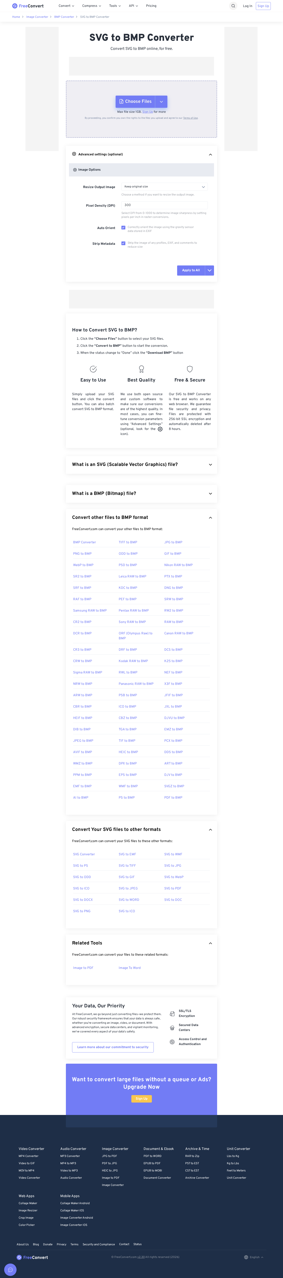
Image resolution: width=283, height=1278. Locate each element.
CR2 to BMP (82, 622)
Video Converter (29, 1178)
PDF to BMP (173, 798)
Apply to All (191, 270)
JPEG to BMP (83, 741)
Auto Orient (106, 228)
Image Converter (37, 17)
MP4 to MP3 (68, 1163)
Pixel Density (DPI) (100, 206)
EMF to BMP (82, 786)
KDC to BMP (128, 588)
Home (16, 17)
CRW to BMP (82, 661)
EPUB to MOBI (153, 1170)
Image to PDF (83, 968)
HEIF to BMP (82, 718)
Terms (74, 1244)
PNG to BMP (82, 554)
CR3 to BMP (82, 650)
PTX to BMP (173, 577)
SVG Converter (84, 854)
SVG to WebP (174, 877)
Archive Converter (197, 1178)
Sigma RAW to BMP (87, 673)
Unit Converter (236, 1178)
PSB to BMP (128, 695)
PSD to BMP (128, 565)
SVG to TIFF (127, 866)
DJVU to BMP (174, 718)
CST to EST (192, 1170)
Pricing (151, 6)
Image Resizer (28, 1210)
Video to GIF (27, 1163)
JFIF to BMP (173, 695)
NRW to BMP (82, 684)
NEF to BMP (173, 673)
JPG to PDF (109, 1156)
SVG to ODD (82, 877)
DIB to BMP (82, 729)
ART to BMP (173, 764)
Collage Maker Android (75, 1203)
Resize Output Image (99, 187)
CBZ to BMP (128, 718)
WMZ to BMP (82, 764)
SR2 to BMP (82, 577)
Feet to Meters (236, 1170)
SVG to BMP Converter (94, 17)
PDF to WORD (153, 1156)
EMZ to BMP (173, 729)
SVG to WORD (129, 900)
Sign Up (263, 6)
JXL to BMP (173, 707)
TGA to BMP (128, 729)
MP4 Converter (28, 1156)
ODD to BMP (128, 554)
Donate (48, 1244)
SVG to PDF (172, 889)
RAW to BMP (173, 622)
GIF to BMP (172, 554)
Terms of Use (190, 118)
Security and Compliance (99, 1244)
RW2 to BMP (173, 611)
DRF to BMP (128, 650)
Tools (113, 6)
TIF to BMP (127, 741)
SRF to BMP (82, 588)
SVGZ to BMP (174, 786)
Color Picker (27, 1225)
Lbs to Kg (233, 1156)
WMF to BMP (128, 786)
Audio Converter (71, 1178)
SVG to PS (80, 866)
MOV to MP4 (26, 1170)
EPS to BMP (128, 775)
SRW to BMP (173, 599)
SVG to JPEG (128, 889)
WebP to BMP (83, 565)
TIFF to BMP (128, 542)
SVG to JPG (172, 866)
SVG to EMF (127, 854)
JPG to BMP (173, 542)
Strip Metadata (103, 244)
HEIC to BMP (128, 752)
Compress (89, 6)
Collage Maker (28, 1203)
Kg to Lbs (233, 1163)
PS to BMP (127, 798)
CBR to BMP (82, 707)
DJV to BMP (173, 775)
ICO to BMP (127, 707)
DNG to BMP (173, 588)
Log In (247, 6)
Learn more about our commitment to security (113, 1047)
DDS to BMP (173, 752)
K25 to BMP (173, 661)
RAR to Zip (192, 1156)
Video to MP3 (69, 1170)
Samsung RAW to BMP (90, 611)
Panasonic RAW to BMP (136, 684)
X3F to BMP (173, 684)
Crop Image (26, 1218)
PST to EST (192, 1163)
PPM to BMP (82, 775)
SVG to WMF (173, 854)
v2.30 (141, 1257)
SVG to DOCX (83, 900)
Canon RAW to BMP (178, 633)
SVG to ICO (81, 889)
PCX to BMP (173, 741)
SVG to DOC (173, 900)
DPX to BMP (128, 764)
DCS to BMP (173, 650)
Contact (124, 1244)
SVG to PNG (82, 911)
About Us (23, 1244)
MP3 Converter (70, 1156)
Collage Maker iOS (72, 1210)
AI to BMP (80, 798)
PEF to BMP (128, 599)
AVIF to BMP (82, 752)
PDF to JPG (109, 1163)
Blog (36, 1244)
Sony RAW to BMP (132, 622)
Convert (64, 6)
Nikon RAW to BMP (178, 565)
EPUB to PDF (152, 1163)
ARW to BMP (82, 695)
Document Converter (157, 1178)
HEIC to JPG (110, 1170)
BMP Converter (64, 17)
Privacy (61, 1244)
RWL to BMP (128, 673)
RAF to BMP (82, 599)
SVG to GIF (127, 877)
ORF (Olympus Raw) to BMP (135, 636)
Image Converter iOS (73, 1225)
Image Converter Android (76, 1218)
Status (137, 1244)
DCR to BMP (82, 633)
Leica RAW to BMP (132, 577)
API (131, 6)
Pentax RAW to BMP (134, 611)
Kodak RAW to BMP (133, 661)
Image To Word (130, 968)
